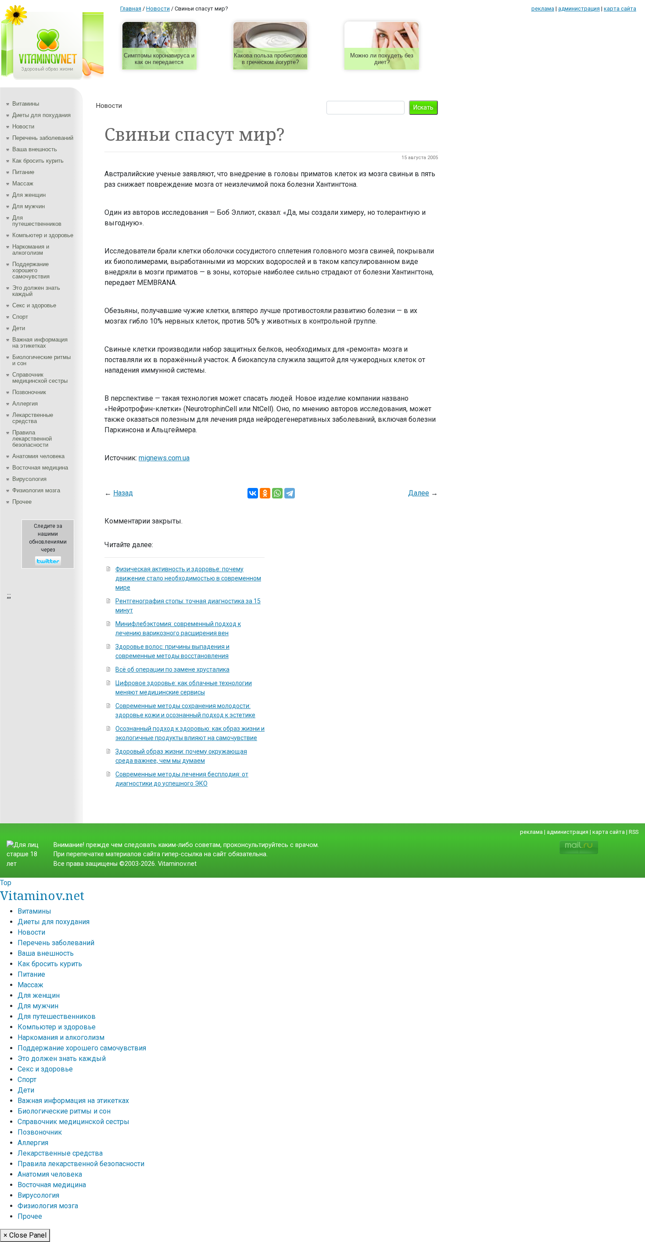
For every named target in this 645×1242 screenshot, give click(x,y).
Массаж (22, 183)
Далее (418, 493)
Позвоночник (29, 392)
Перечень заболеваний (42, 138)
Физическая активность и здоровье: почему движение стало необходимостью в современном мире (188, 578)
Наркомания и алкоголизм (30, 249)
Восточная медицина (40, 467)
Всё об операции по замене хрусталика (172, 669)
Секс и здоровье (34, 305)
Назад (123, 493)
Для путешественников (36, 220)
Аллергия (25, 403)
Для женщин (29, 195)
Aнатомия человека (38, 456)
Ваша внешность (34, 149)
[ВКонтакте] (252, 493)
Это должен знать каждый (36, 291)
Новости (23, 126)
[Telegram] (289, 493)
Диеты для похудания (41, 115)
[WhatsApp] (277, 493)
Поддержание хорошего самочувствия (31, 270)
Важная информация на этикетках (40, 342)
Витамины (25, 103)
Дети (18, 328)
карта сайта (620, 8)
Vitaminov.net (42, 895)
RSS (633, 832)
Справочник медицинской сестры (40, 377)
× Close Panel (25, 1235)
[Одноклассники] (265, 493)
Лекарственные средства (32, 418)
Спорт (20, 316)
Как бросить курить (38, 160)
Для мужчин (28, 206)
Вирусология (29, 479)
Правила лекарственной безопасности (32, 438)
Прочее (22, 501)
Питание (23, 172)
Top (5, 883)
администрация (579, 8)
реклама (542, 8)
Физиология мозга (36, 490)
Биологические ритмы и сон (41, 360)
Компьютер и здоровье (42, 235)
